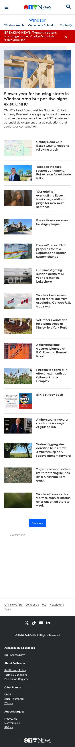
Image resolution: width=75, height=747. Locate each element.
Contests (66, 25)
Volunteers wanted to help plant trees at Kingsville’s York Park (51, 323)
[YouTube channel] (41, 622)
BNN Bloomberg (14, 698)
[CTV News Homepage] (37, 7)
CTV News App (13, 604)
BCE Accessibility (14, 654)
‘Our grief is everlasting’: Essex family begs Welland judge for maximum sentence (51, 199)
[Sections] (6, 7)
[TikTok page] (34, 622)
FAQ (44, 604)
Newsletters (57, 604)
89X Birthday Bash (49, 394)
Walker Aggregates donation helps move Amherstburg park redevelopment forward (53, 450)
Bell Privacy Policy (15, 670)
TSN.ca (8, 703)
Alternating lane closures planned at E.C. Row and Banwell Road (51, 350)
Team (7, 609)
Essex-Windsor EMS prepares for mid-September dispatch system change (51, 251)
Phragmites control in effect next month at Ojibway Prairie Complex (51, 375)
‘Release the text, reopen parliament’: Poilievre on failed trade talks (53, 172)
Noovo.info (10, 718)
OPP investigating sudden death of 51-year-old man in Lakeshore (50, 275)
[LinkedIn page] (48, 622)
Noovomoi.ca (12, 722)
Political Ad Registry (16, 679)
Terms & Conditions (15, 674)
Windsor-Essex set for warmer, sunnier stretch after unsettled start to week (53, 500)
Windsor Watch (14, 25)
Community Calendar (42, 25)
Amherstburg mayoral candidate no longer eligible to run (52, 423)
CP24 (7, 694)
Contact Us (32, 604)
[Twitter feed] (26, 622)
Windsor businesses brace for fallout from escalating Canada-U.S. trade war (53, 300)
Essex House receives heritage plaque (52, 222)
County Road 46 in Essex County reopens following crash (52, 145)
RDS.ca (8, 727)
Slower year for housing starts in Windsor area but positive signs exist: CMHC (36, 98)
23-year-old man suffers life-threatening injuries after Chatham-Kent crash (53, 474)
